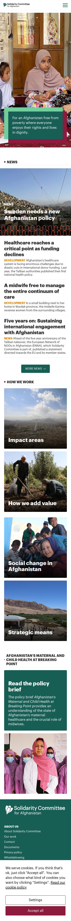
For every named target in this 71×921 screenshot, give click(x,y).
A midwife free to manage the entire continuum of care (34, 291)
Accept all (35, 911)
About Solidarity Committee (22, 831)
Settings (35, 900)
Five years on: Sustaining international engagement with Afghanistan (34, 326)
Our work (10, 836)
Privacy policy (13, 852)
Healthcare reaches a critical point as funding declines (31, 248)
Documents (11, 847)
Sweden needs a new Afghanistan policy (32, 214)
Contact (9, 842)
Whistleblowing (14, 857)
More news (33, 368)
